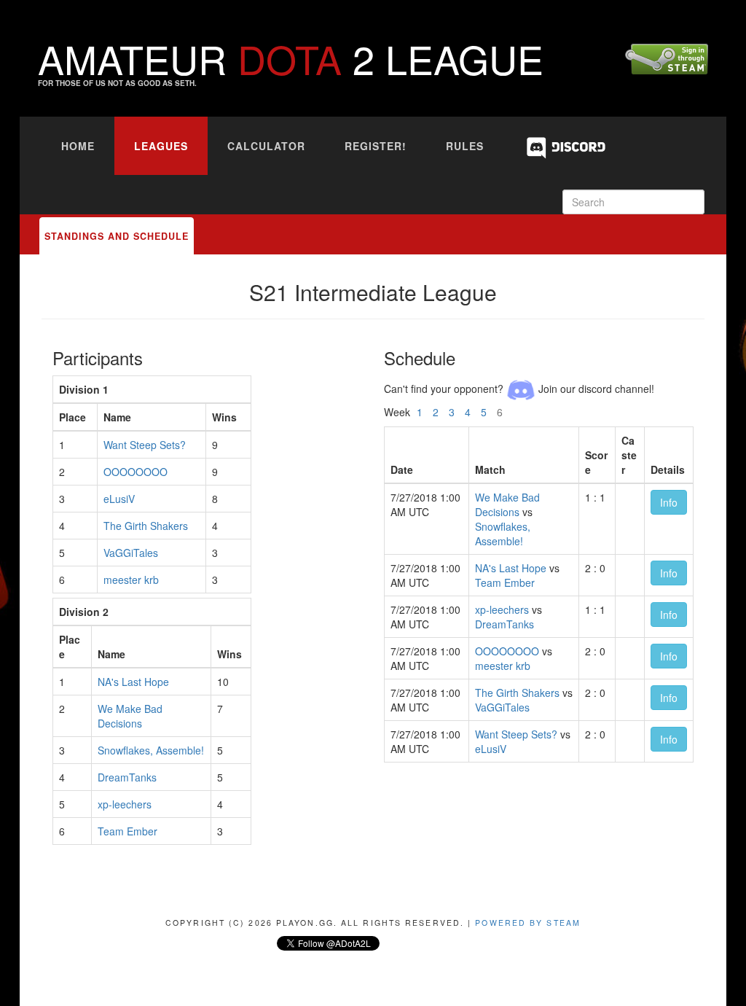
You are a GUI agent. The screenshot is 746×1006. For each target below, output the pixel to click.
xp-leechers (125, 804)
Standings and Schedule (116, 236)
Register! (376, 146)
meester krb (131, 579)
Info (669, 502)
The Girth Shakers (145, 525)
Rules (465, 146)
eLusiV (119, 498)
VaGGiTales (130, 552)
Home (78, 146)
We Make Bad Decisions (130, 715)
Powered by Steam (528, 922)
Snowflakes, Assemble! (151, 750)
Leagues (161, 146)
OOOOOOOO (135, 471)
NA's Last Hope (133, 681)
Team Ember (127, 831)
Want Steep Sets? (144, 444)
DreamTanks (127, 777)
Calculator (266, 146)
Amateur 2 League (290, 58)
